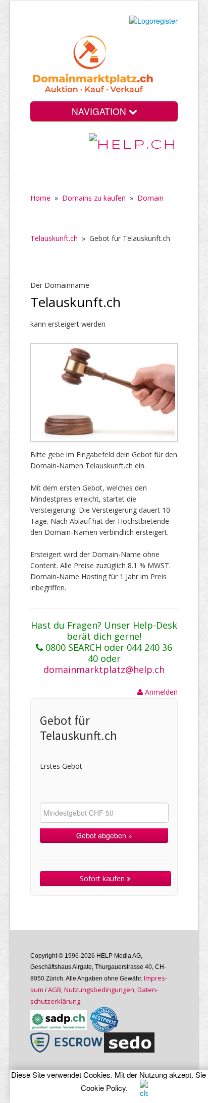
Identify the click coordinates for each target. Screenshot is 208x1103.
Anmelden (160, 692)
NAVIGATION (100, 111)
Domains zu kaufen (94, 198)
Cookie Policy (103, 1087)
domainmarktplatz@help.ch (104, 669)
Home (40, 198)
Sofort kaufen (103, 878)
